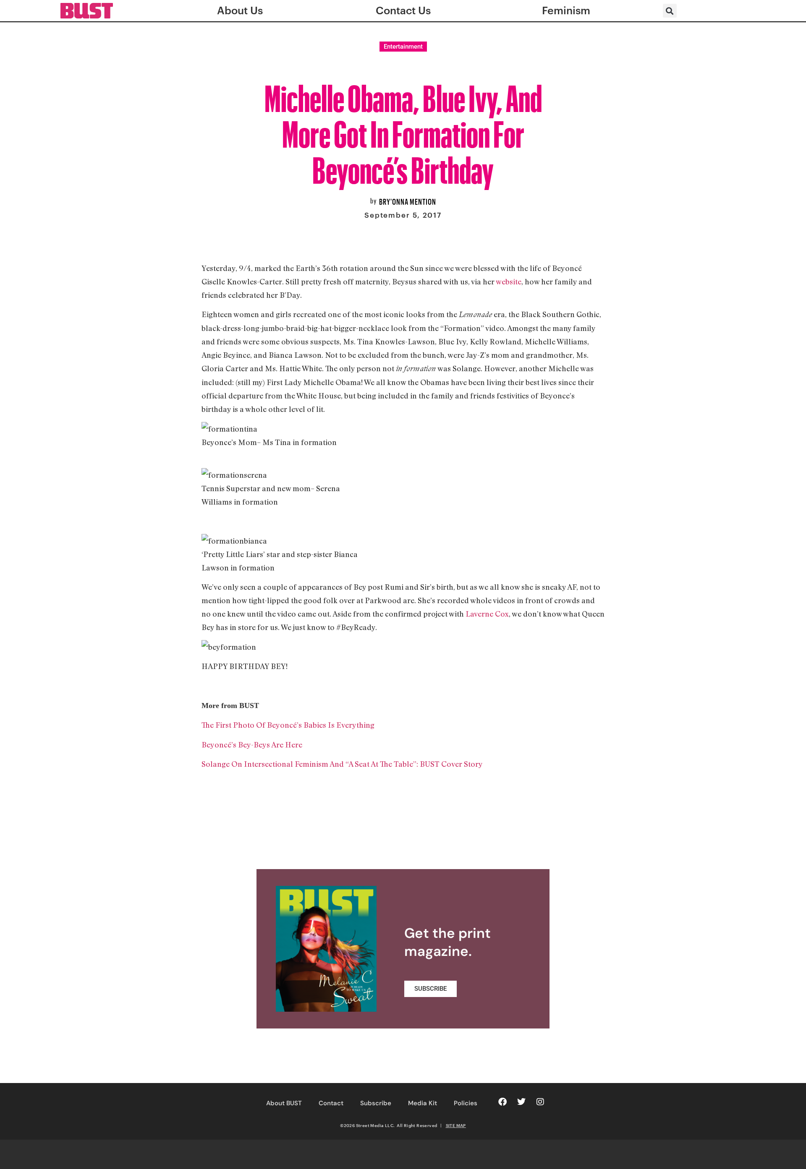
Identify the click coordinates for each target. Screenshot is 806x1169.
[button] (670, 11)
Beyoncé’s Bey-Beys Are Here (252, 744)
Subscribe (375, 1103)
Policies (465, 1103)
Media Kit (422, 1103)
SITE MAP (456, 1125)
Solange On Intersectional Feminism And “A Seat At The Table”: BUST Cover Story (342, 763)
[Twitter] (521, 1101)
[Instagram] (540, 1101)
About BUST (284, 1103)
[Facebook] (502, 1101)
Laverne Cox (487, 613)
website (508, 281)
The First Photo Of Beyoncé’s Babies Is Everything (288, 724)
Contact (331, 1103)
